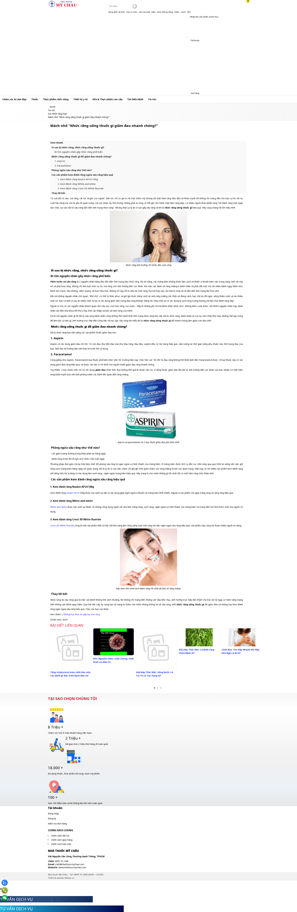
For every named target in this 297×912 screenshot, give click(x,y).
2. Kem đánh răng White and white (77, 183)
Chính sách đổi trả (60, 835)
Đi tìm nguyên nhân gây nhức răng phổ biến (79, 151)
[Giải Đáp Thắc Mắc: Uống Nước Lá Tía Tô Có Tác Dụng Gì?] (156, 648)
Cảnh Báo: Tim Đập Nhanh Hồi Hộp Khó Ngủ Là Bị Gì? (240, 651)
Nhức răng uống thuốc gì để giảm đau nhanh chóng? (82, 156)
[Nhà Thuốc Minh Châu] (63, 6)
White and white (58, 506)
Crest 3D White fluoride (62, 525)
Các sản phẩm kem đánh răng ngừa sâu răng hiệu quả (82, 174)
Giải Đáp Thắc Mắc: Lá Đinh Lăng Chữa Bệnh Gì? (196, 651)
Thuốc (34, 99)
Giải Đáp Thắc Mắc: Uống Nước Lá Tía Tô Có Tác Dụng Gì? (154, 674)
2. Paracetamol (63, 165)
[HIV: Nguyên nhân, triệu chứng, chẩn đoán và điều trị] (113, 641)
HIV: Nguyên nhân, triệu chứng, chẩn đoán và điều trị (113, 660)
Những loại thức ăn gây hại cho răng (81, 614)
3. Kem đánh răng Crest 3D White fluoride (80, 188)
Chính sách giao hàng (61, 839)
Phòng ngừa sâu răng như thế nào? (72, 170)
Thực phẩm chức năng (56, 99)
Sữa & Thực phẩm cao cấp (107, 99)
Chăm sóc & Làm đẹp (14, 99)
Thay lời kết (58, 193)
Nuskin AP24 (72, 492)
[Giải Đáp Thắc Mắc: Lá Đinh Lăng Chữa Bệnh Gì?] (199, 637)
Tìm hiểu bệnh (135, 99)
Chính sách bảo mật (61, 844)
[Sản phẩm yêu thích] (187, 36)
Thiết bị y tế (80, 99)
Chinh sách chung (60, 830)
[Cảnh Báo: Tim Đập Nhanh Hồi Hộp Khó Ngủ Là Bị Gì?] (242, 637)
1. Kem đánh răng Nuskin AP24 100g (78, 179)
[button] (188, 17)
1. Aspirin (60, 160)
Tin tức (152, 99)
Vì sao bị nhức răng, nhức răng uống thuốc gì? (78, 147)
